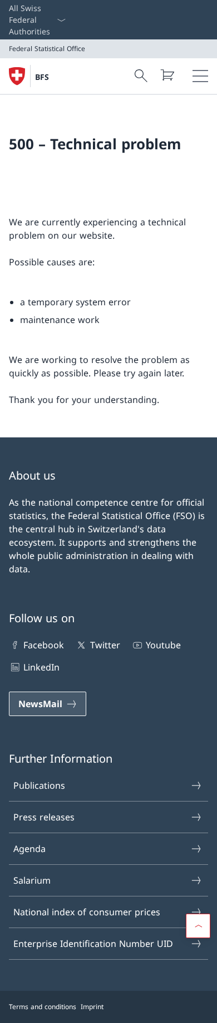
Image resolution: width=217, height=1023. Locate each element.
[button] (198, 926)
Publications (39, 785)
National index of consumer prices (86, 912)
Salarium (32, 880)
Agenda (29, 849)
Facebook (43, 645)
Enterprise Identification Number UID (93, 944)
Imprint (92, 1006)
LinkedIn (41, 667)
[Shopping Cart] (167, 75)
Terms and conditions (42, 1006)
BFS (42, 77)
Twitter (105, 645)
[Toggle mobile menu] (200, 76)
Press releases (44, 817)
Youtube (163, 645)
